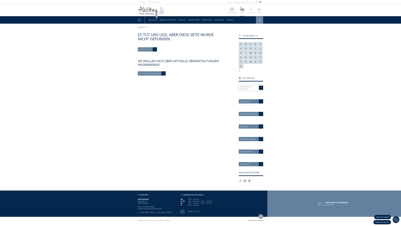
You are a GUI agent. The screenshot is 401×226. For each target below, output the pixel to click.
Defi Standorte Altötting (248, 114)
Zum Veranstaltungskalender (149, 73)
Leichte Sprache (246, 151)
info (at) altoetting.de (148, 207)
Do (182, 203)
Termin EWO (244, 164)
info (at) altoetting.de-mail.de (153, 209)
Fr (181, 205)
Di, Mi (183, 201)
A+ (250, 2)
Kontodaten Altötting (247, 139)
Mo (182, 199)
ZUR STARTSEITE (145, 49)
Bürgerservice (245, 101)
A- (252, 2)
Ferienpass (244, 126)
